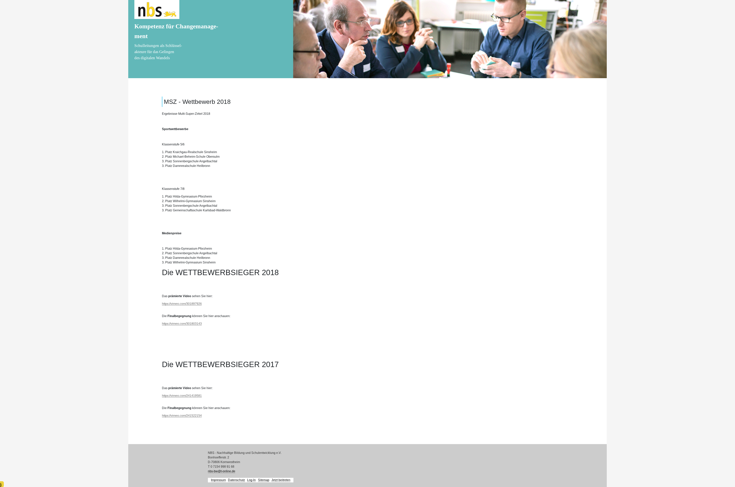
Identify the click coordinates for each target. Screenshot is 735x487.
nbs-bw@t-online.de (221, 471)
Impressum (218, 480)
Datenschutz (236, 480)
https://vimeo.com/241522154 (182, 415)
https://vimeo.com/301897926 (182, 303)
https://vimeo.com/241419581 (182, 395)
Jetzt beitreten (280, 480)
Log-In (251, 480)
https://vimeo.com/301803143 (182, 323)
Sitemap (263, 480)
